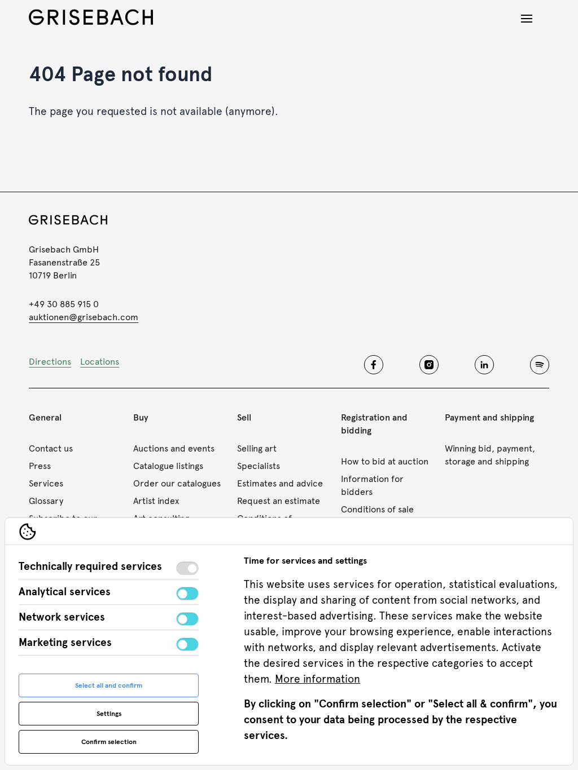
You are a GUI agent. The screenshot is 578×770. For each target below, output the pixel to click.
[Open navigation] (526, 18)
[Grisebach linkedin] (484, 364)
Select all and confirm (108, 685)
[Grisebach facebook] (373, 364)
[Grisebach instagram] (429, 364)
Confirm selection (109, 742)
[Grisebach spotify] (539, 364)
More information (317, 678)
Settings (109, 714)
